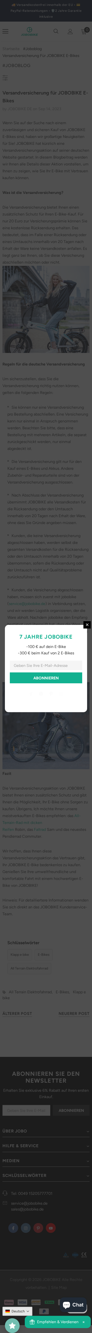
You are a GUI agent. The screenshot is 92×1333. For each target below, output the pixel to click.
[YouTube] (61, 694)
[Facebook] (31, 694)
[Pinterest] (51, 694)
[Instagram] (41, 694)
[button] (17, 1311)
